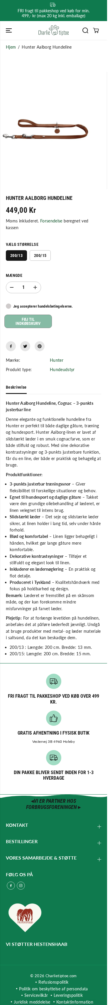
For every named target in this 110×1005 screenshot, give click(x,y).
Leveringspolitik (68, 995)
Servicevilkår (36, 995)
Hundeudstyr (62, 369)
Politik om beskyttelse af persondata (53, 988)
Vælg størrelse (22, 244)
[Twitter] (25, 346)
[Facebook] (11, 346)
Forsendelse (51, 220)
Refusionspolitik (53, 982)
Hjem (11, 46)
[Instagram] (21, 886)
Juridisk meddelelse (32, 1001)
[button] (9, 30)
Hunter (56, 360)
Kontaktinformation (74, 1001)
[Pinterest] (40, 346)
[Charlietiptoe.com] (53, 30)
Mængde (14, 275)
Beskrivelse (16, 387)
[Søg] (85, 30)
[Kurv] (96, 30)
